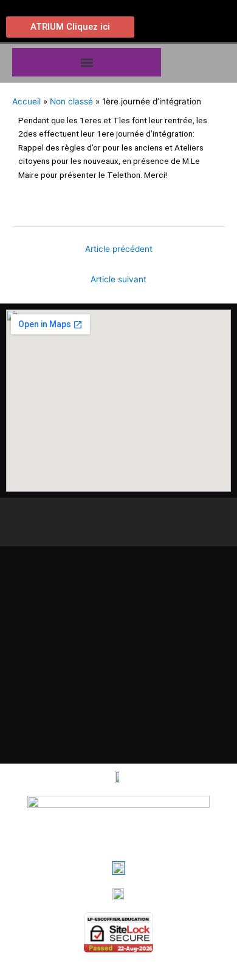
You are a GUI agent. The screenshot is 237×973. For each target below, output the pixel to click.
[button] (87, 62)
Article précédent (119, 249)
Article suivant (118, 279)
